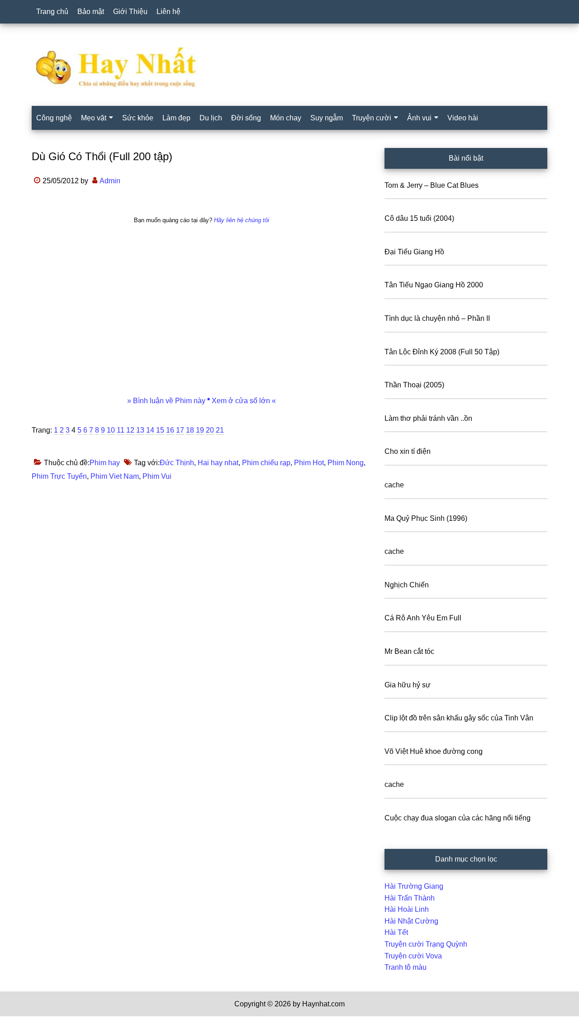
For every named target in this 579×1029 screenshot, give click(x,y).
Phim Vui (156, 476)
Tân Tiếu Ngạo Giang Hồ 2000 (433, 285)
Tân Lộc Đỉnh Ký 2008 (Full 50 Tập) (441, 352)
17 (180, 430)
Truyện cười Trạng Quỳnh (425, 944)
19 (200, 430)
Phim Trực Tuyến (59, 476)
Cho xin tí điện (407, 451)
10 (111, 430)
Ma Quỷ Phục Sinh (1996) (425, 518)
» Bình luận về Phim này (167, 401)
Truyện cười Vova (413, 956)
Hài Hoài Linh (406, 909)
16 (170, 430)
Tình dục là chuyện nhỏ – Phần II (437, 318)
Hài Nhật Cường (411, 921)
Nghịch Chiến (406, 585)
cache (394, 485)
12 (130, 430)
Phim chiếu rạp (266, 463)
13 (140, 430)
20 (210, 430)
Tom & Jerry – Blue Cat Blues (431, 185)
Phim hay (105, 463)
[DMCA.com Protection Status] (22, 1023)
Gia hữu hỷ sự (407, 685)
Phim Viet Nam (114, 476)
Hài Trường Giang (413, 886)
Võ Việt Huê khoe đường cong (433, 751)
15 (160, 430)
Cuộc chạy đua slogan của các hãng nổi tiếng (457, 818)
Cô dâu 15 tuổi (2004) (419, 218)
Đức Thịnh (177, 463)
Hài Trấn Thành (409, 898)
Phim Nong (345, 463)
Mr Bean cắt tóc (409, 651)
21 (220, 430)
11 (120, 430)
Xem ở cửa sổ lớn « (243, 401)
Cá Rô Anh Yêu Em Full (422, 618)
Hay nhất (289, 67)
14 (150, 430)
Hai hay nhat (218, 463)
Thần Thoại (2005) (414, 385)
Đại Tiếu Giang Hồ (414, 252)
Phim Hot (309, 463)
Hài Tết (396, 932)
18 (190, 430)
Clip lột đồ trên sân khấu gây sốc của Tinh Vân (458, 718)
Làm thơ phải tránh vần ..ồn (428, 418)
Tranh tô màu (405, 967)
